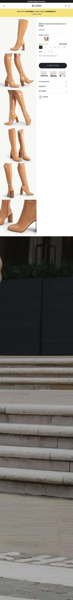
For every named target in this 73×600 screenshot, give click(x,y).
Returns (42, 91)
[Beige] (46, 39)
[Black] (41, 39)
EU (47, 44)
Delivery (42, 86)
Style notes (44, 82)
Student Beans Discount (36, 1)
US (44, 44)
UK (40, 44)
